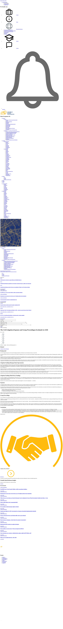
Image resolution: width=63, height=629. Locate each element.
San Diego (7, 167)
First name (1, 319)
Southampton (8, 147)
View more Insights (3, 301)
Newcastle (7, 145)
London (7, 144)
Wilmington (7, 174)
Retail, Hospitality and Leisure (10, 128)
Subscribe (1, 483)
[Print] (3, 343)
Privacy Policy (4, 559)
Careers (3, 181)
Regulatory (5, 268)
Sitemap (3, 557)
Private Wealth (8, 125)
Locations (3, 140)
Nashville (7, 164)
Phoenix (7, 166)
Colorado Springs (8, 157)
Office (1, 321)
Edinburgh (7, 143)
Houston (7, 160)
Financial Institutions (9, 121)
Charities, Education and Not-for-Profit (9, 249)
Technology (7, 129)
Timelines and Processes (7, 179)
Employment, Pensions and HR (8, 264)
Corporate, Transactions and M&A (11, 133)
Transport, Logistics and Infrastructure (9, 259)
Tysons (7, 172)
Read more (2, 476)
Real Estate (7, 127)
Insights (3, 176)
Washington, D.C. (8, 173)
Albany (7, 149)
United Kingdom (4, 2)
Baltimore (7, 151)
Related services (2, 323)
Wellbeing (5, 33)
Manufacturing (6, 254)
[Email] (3, 341)
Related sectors (2, 322)
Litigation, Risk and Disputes (10, 136)
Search (3, 182)
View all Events (2, 318)
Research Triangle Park (9, 171)
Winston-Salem (8, 175)
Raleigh (7, 169)
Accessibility (4, 562)
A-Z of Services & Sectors (12, 271)
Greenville (7, 159)
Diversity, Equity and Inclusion (8, 31)
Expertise (3, 118)
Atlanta (7, 150)
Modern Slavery (4, 561)
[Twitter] (3, 339)
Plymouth (7, 146)
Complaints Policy (5, 558)
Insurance (7, 123)
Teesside (7, 148)
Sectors (5, 119)
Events (3, 274)
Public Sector (8, 126)
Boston (7, 152)
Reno (6, 170)
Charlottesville (8, 155)
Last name (1, 320)
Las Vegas (5, 205)
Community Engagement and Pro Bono (10, 30)
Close (1, 326)
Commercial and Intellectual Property (11, 132)
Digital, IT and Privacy (7, 263)
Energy (7, 120)
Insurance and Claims (9, 135)
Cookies (3, 560)
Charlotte (7, 154)
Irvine (7, 162)
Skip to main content (3, 0)
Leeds (5, 186)
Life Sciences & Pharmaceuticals (10, 124)
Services (5, 130)
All (4, 177)
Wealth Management (9, 137)
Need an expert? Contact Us (4, 271)
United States (6, 4)
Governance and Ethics (7, 34)
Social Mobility (6, 32)
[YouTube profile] (57, 620)
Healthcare (7, 122)
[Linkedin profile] (0, 620)
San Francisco (6, 210)
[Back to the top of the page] (7, 628)
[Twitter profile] (29, 620)
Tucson (5, 215)
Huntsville (7, 161)
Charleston (5, 196)
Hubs (5, 178)
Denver (7, 153)
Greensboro (5, 201)
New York (7, 165)
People (3, 180)
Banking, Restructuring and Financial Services (12, 131)
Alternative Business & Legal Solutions (10, 269)
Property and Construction (10, 138)
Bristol (7, 142)
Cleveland (7, 156)
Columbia (7, 158)
